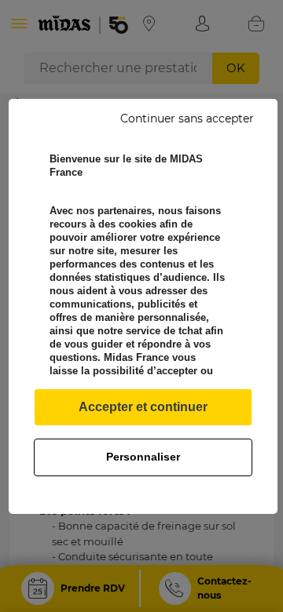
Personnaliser (143, 456)
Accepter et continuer (143, 406)
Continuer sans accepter (187, 118)
